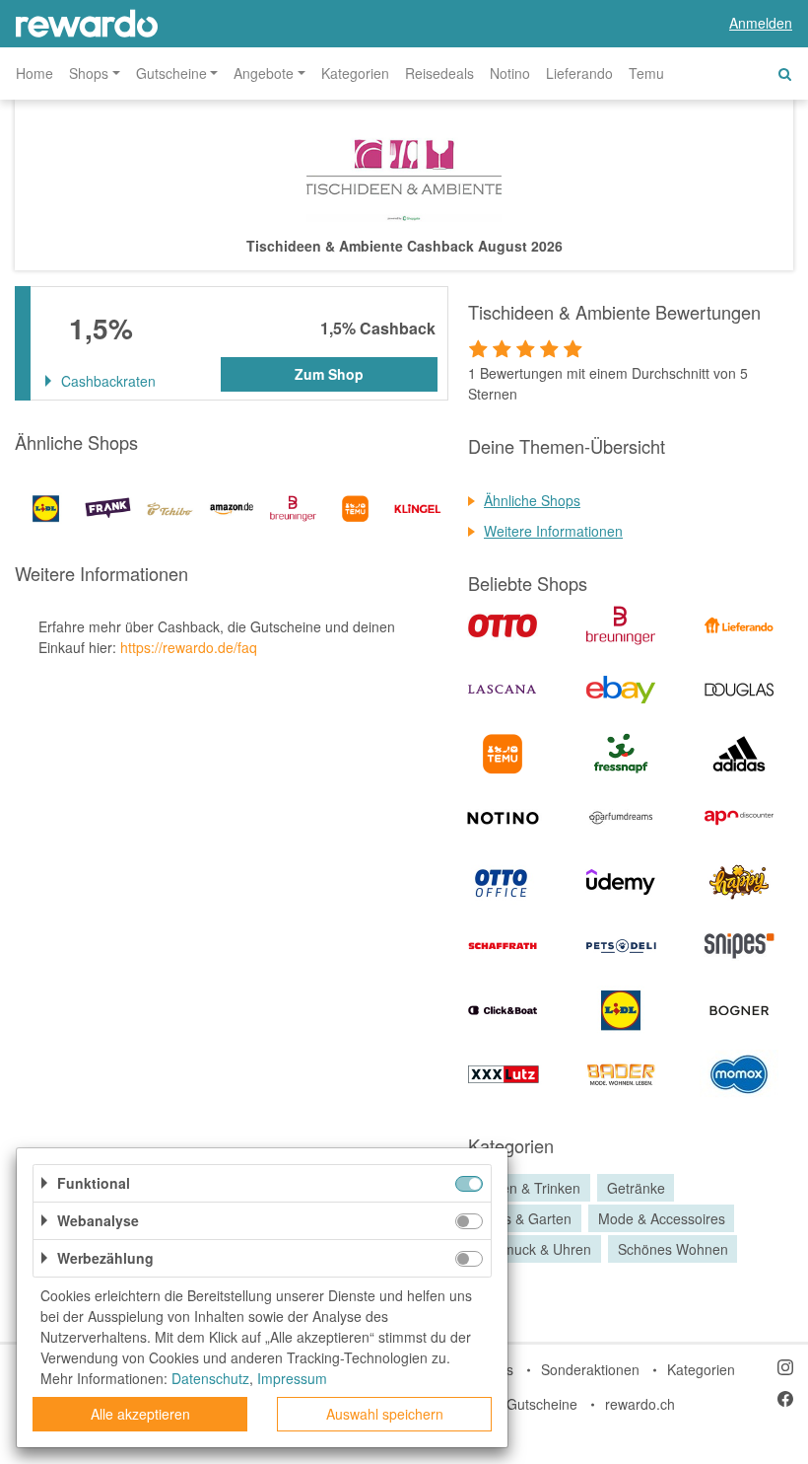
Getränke (636, 1188)
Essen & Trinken (529, 1188)
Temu (646, 73)
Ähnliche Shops (532, 500)
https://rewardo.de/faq (188, 647)
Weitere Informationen (553, 531)
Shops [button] (88, 73)
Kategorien (355, 73)
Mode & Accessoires (661, 1218)
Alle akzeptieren (140, 1414)
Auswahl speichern (384, 1414)
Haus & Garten (525, 1218)
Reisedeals (439, 73)
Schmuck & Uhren (535, 1249)
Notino (510, 73)
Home (34, 73)
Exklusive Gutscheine (510, 1404)
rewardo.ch (640, 1404)
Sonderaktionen (590, 1369)
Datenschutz (210, 1378)
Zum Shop (329, 374)
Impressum (292, 1378)
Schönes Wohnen (673, 1249)
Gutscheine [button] (171, 73)
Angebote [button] (264, 73)
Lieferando (579, 73)
